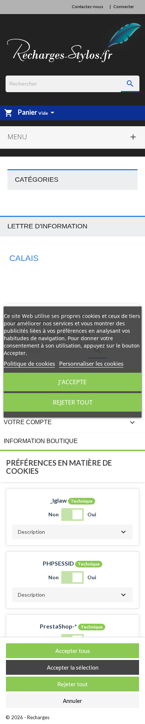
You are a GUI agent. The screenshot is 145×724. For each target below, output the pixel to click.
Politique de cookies (29, 363)
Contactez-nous (87, 6)
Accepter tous (72, 650)
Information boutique (41, 441)
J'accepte (72, 382)
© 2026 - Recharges (27, 717)
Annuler (72, 700)
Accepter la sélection (73, 667)
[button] (72, 531)
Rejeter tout (73, 402)
